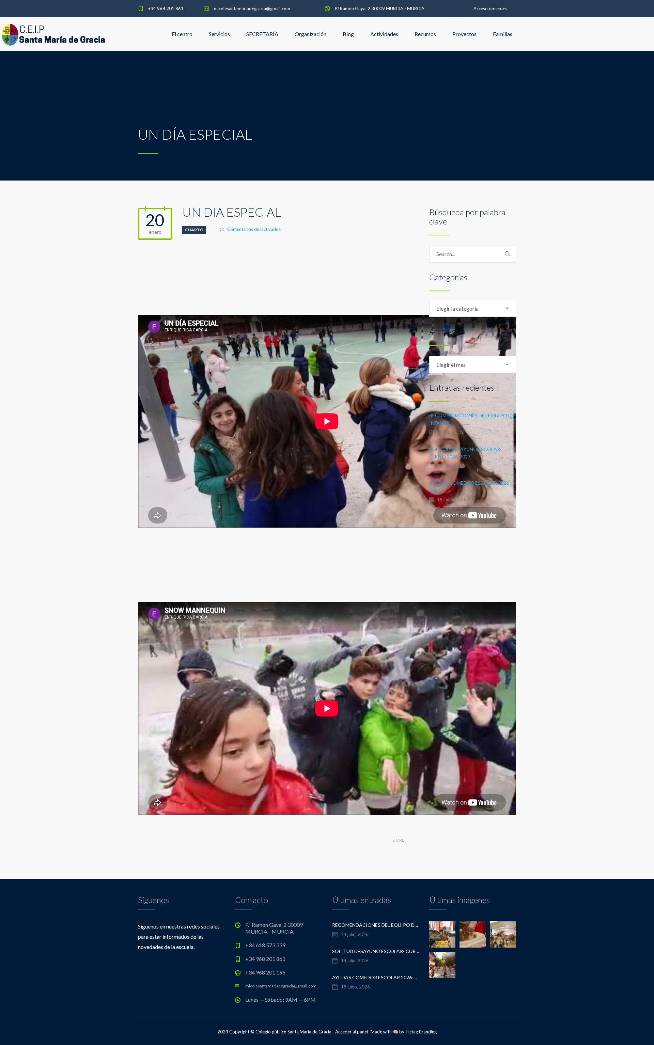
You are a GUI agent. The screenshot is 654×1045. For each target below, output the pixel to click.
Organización (310, 34)
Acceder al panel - (353, 1031)
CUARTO (194, 229)
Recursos (425, 34)
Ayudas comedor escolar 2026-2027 (470, 486)
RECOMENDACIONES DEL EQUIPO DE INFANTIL (471, 419)
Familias (502, 34)
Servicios (219, 34)
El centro (182, 34)
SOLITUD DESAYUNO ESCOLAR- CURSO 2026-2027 (465, 452)
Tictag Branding (421, 1031)
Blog (348, 34)
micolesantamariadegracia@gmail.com (252, 8)
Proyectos (464, 34)
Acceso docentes (490, 8)
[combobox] (472, 308)
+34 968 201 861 (166, 8)
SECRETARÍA (262, 34)
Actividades (384, 34)
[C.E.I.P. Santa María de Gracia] (53, 34)
